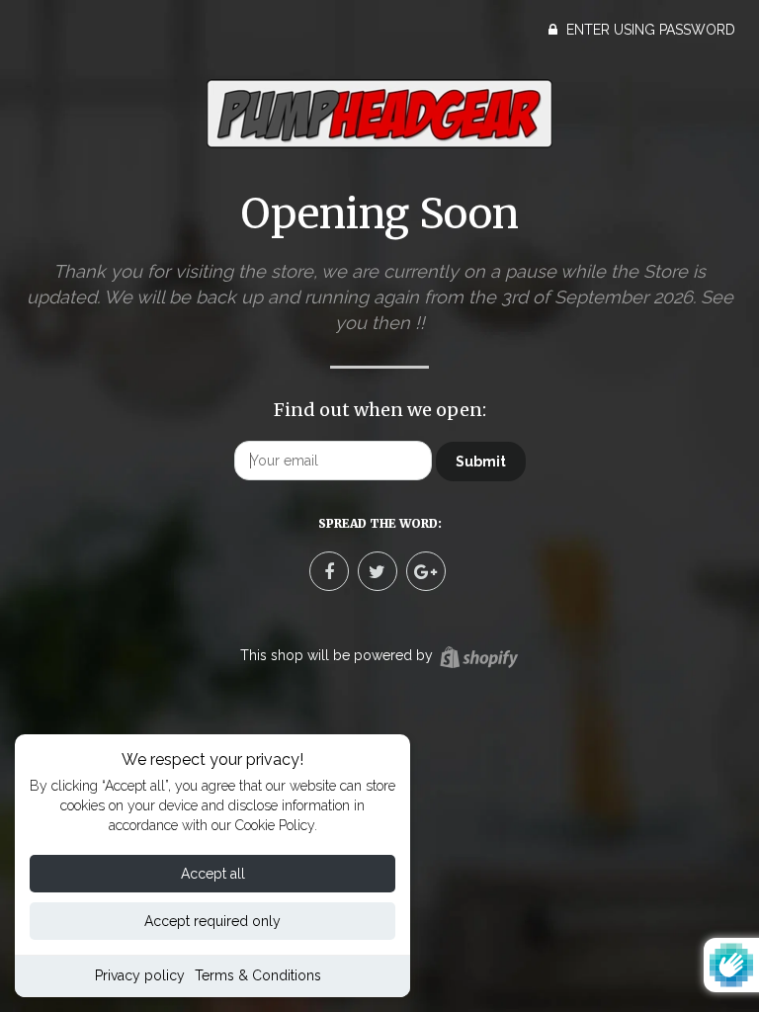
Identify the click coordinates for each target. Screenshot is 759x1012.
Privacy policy (140, 975)
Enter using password (648, 30)
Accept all (213, 874)
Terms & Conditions (258, 975)
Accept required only (212, 921)
